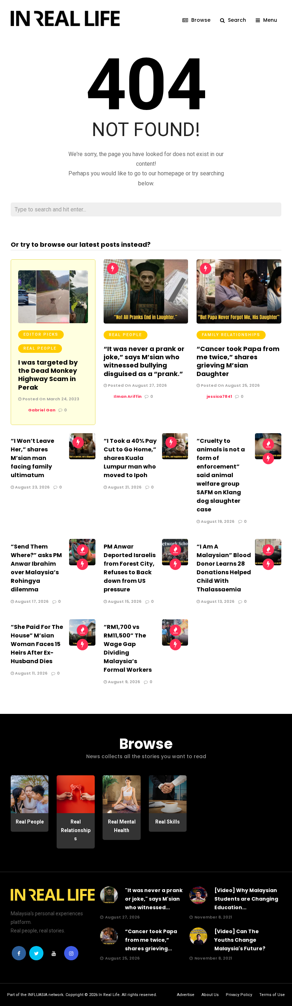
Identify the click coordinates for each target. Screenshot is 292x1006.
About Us (210, 994)
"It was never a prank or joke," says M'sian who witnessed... (154, 899)
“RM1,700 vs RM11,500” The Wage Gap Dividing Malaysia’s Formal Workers (128, 648)
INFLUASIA (37, 994)
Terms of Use (272, 994)
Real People (40, 348)
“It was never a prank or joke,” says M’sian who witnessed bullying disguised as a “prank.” (144, 361)
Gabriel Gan (42, 410)
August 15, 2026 (124, 601)
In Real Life (109, 994)
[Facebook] (19, 953)
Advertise (185, 994)
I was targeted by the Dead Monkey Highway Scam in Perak (48, 375)
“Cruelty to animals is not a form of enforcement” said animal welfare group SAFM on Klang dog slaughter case (221, 475)
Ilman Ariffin (128, 396)
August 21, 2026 (124, 487)
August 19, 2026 (217, 521)
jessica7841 (219, 396)
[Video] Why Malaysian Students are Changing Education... (246, 899)
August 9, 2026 (123, 682)
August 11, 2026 (30, 673)
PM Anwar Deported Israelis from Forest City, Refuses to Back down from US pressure (130, 568)
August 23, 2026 (31, 487)
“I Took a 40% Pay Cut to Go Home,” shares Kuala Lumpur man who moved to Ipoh (130, 458)
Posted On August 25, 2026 (230, 385)
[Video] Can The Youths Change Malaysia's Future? (239, 940)
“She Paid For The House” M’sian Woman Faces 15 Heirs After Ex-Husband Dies (37, 644)
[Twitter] (36, 953)
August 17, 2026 (31, 601)
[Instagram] (71, 953)
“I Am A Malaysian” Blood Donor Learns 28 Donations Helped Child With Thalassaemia (224, 568)
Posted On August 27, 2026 (137, 385)
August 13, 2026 (217, 601)
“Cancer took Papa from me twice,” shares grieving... (151, 940)
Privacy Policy (239, 994)
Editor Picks (41, 334)
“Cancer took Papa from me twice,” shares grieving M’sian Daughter (238, 361)
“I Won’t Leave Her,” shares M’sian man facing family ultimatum (32, 458)
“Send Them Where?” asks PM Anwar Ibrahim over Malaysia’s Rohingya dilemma (36, 568)
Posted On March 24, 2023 (50, 399)
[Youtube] (54, 953)
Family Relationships (231, 334)
